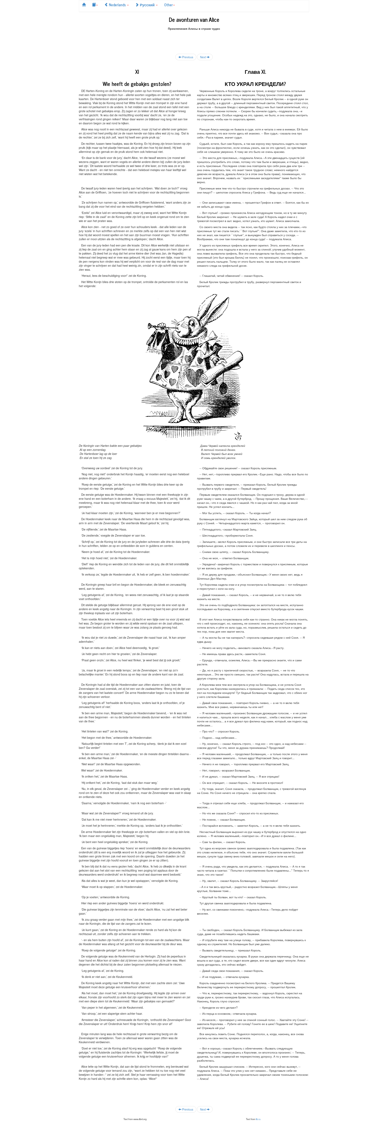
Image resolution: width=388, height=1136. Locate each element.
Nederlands (117, 5)
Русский (147, 5)
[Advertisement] (194, 40)
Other (168, 5)
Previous (187, 57)
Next (203, 57)
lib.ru (258, 1119)
